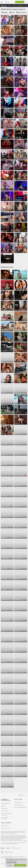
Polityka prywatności (5, 803)
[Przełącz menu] (1, 2)
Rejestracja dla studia (18, 804)
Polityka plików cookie (11, 862)
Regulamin (3, 805)
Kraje (13, 12)
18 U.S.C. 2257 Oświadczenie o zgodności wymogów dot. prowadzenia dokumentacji (13, 857)
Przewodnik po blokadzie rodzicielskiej (6, 814)
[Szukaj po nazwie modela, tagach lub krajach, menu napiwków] (26, 5)
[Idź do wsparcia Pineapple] (2, 852)
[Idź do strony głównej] (8, 1)
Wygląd (5, 12)
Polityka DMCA (4, 808)
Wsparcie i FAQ (4, 825)
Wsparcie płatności (5, 828)
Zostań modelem (18, 802)
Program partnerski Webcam (20, 807)
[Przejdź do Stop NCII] (9, 852)
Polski (21, 795)
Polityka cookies (4, 811)
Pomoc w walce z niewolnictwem (5, 818)
